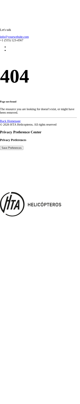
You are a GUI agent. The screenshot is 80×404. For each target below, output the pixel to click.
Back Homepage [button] (10, 121)
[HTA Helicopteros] (40, 12)
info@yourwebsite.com (14, 36)
